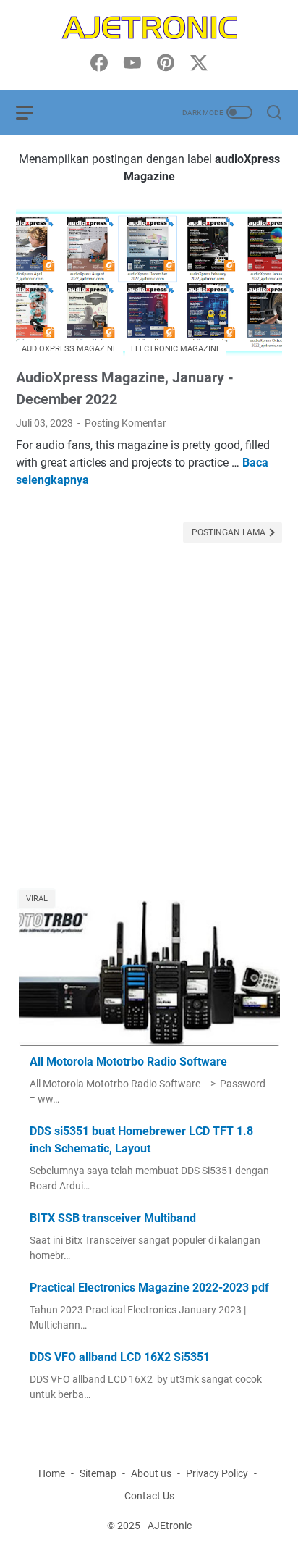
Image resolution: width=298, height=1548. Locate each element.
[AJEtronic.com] (149, 27)
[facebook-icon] (99, 64)
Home (51, 1473)
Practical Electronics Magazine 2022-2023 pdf (149, 1287)
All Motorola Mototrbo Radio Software (128, 1061)
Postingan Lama (230, 532)
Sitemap (98, 1473)
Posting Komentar (125, 423)
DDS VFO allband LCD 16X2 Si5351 (120, 1357)
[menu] (33, 112)
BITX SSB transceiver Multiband (113, 1218)
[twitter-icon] (199, 64)
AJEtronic (170, 1525)
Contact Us (149, 1496)
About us (151, 1473)
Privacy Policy (217, 1473)
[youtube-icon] (132, 64)
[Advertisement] (149, 724)
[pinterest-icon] (166, 64)
